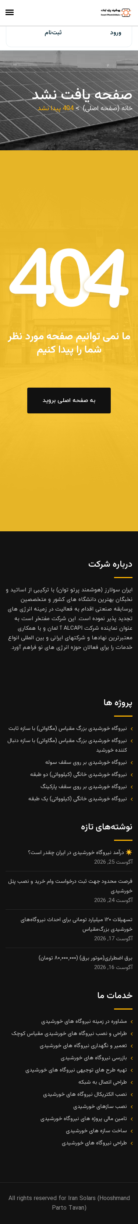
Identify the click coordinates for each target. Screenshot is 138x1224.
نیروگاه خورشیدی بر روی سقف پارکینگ (83, 787)
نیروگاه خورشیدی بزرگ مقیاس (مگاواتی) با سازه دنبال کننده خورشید (67, 746)
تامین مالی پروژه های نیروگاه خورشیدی (83, 1119)
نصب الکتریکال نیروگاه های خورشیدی (85, 1094)
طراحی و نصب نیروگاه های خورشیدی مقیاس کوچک (69, 1033)
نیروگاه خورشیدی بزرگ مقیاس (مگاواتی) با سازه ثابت (67, 728)
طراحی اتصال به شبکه (102, 1082)
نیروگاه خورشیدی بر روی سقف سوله (86, 762)
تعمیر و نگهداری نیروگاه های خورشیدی (83, 1046)
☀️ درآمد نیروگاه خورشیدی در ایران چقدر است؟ (80, 853)
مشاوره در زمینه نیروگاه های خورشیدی (84, 1021)
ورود (115, 33)
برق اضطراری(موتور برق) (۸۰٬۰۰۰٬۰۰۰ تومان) (85, 958)
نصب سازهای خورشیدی (100, 1106)
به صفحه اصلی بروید (69, 400)
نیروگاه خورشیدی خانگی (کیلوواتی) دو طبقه (78, 774)
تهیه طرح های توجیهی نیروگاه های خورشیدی (76, 1070)
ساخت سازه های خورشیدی (96, 1131)
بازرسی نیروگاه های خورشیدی (94, 1058)
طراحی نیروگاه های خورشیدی (94, 1143)
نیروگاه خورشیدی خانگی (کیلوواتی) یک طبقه (77, 799)
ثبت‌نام (53, 33)
